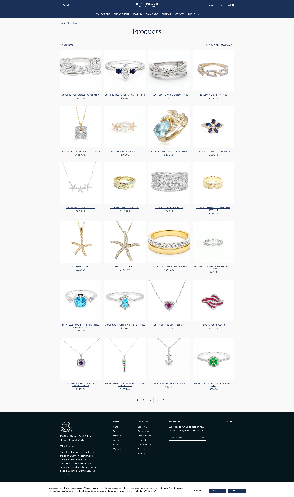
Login (220, 5)
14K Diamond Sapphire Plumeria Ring (213, 151)
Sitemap (141, 453)
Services (179, 14)
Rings (115, 426)
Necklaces (117, 440)
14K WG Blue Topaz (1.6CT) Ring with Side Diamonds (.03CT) (80, 326)
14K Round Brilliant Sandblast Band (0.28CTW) (213, 209)
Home (62, 23)
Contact (210, 5)
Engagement (121, 14)
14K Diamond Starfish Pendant (80, 208)
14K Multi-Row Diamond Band (169, 208)
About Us (193, 14)
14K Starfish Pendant (80, 266)
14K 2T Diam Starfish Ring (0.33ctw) (125, 151)
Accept (233, 491)
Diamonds (152, 14)
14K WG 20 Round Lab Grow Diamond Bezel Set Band (213, 267)
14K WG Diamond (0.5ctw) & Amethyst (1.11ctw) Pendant (80, 385)
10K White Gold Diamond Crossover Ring (169, 95)
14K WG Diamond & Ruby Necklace (169, 325)
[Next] (163, 400)
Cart (230, 5)
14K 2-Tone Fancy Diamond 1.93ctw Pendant (80, 151)
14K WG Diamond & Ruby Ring (214, 325)
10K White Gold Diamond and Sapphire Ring (125, 95)
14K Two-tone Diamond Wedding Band (169, 266)
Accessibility (144, 449)
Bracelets (117, 435)
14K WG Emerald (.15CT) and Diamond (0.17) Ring (213, 385)
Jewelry (137, 14)
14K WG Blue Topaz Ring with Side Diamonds (125, 325)
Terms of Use (144, 440)
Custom (166, 14)
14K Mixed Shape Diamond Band (124, 208)
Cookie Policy (144, 444)
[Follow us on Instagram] (231, 428)
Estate (116, 444)
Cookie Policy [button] (95, 491)
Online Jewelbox (145, 431)
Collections (102, 14)
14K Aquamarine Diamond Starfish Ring (169, 151)
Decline (214, 491)
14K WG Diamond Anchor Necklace (169, 383)
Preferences (196, 491)
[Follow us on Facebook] (225, 428)
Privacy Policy (144, 435)
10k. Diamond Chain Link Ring (213, 95)
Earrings (116, 431)
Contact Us (143, 426)
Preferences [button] (150, 491)
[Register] (203, 437)
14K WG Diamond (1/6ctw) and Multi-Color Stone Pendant (125, 385)
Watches (117, 449)
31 (157, 400)
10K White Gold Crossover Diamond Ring (80, 95)
